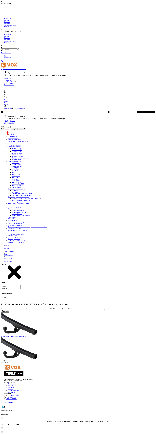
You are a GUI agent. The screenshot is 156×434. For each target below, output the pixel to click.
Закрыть (21, 129)
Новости (7, 23)
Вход (5, 56)
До (3, 288)
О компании (8, 18)
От (3, 286)
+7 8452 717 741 (9, 78)
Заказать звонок (9, 85)
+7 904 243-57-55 (9, 81)
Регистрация (8, 57)
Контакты (7, 22)
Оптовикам (7, 26)
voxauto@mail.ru (9, 83)
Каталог (6, 20)
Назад (13, 129)
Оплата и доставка (10, 25)
